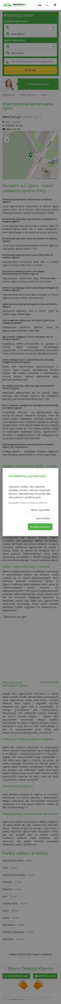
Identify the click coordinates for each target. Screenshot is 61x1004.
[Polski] (40, 5)
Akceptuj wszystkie (40, 526)
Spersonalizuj (43, 518)
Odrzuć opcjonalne (40, 509)
